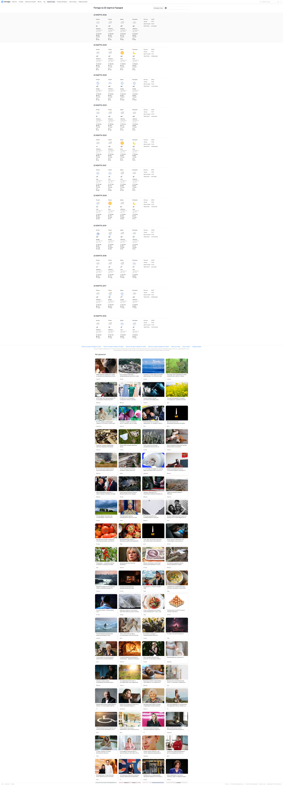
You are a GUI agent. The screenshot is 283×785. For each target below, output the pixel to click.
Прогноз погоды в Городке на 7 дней (136, 346)
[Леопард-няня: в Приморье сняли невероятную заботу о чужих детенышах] (177, 370)
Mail (2, 784)
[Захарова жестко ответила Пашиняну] (130, 558)
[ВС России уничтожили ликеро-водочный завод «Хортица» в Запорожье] (106, 464)
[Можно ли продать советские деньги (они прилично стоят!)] (153, 558)
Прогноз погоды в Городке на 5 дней (113, 346)
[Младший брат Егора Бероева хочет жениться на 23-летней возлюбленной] (106, 770)
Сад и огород (186, 346)
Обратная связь (262, 784)
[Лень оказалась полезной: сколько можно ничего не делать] (177, 440)
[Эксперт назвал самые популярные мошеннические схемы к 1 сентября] (106, 676)
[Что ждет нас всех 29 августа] (177, 629)
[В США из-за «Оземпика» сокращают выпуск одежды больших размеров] (130, 393)
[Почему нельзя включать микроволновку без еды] (130, 582)
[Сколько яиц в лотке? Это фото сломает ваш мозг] (177, 605)
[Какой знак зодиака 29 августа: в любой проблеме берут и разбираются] (130, 699)
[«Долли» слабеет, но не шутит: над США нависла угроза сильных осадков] (130, 605)
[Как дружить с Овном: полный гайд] (153, 582)
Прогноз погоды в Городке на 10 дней (158, 346)
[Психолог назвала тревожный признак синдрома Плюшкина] (106, 440)
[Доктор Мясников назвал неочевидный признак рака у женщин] (177, 723)
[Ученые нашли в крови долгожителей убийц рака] (153, 393)
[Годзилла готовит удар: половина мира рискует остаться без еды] (153, 370)
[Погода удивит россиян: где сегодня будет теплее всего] (106, 511)
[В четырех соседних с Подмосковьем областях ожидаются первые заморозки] (153, 629)
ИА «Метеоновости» (277, 784)
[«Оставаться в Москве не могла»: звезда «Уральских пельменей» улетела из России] (130, 770)
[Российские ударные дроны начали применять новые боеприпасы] (177, 558)
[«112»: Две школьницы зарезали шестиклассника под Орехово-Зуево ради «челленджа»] (153, 534)
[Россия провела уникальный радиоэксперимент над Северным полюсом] (106, 629)
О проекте (227, 784)
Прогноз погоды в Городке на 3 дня (91, 346)
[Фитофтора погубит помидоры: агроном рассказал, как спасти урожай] (106, 534)
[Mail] (2, 2)
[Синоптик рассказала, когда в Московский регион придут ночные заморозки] (130, 487)
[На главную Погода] (6, 2)
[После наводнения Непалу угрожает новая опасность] (130, 464)
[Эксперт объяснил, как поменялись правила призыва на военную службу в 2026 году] (153, 487)
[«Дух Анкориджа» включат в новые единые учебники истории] (106, 487)
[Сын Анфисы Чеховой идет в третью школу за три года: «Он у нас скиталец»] (130, 746)
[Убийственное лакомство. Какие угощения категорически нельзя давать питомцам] (106, 370)
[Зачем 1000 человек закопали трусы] (130, 440)
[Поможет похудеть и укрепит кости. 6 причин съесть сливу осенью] (130, 417)
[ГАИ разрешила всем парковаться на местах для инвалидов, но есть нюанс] (106, 723)
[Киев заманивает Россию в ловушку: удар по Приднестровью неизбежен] (177, 770)
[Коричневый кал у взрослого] (177, 652)
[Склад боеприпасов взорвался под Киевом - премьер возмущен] (130, 652)
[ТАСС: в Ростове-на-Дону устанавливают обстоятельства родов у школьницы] (130, 629)
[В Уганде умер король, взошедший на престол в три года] (130, 511)
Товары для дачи (196, 346)
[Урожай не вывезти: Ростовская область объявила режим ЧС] (106, 582)
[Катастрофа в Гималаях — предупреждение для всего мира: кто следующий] (130, 370)
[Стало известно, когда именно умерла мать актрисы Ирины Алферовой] (106, 652)
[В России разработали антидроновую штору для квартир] (153, 511)
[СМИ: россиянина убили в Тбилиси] (177, 487)
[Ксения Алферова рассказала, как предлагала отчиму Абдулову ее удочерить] (177, 511)
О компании (6, 784)
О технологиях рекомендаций (251, 784)
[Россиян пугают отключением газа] (106, 605)
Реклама (12, 784)
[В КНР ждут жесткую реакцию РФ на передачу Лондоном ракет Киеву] (106, 393)
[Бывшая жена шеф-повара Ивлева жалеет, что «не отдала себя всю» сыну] (106, 699)
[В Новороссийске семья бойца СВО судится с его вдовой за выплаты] (153, 676)
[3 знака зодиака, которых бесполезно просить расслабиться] (106, 746)
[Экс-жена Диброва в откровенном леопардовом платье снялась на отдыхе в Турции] (177, 699)
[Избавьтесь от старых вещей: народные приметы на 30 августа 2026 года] (153, 770)
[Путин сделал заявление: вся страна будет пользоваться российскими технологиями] (177, 534)
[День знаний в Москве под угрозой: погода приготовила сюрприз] (153, 652)
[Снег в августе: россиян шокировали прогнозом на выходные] (153, 440)
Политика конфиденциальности (237, 784)
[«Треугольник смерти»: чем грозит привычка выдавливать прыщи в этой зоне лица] (153, 746)
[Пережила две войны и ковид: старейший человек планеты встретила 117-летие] (153, 699)
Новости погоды (175, 346)
